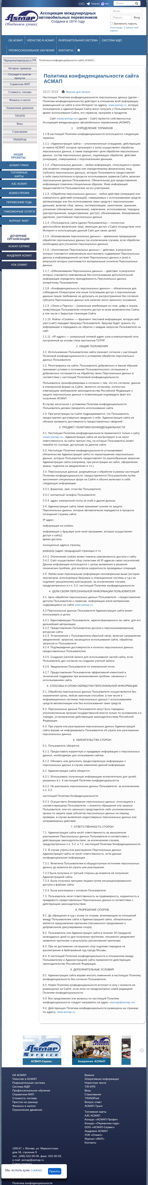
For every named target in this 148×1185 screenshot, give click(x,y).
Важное (89, 1075)
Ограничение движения (19, 108)
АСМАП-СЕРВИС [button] (19, 246)
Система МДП (21, 1086)
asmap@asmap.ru (122, 1002)
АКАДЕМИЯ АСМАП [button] (19, 255)
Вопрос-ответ (93, 1102)
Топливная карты (95, 1111)
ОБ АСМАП (15, 40)
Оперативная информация (102, 1078)
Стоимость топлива (19, 92)
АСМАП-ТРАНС (19, 165)
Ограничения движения (27, 1109)
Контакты (90, 1142)
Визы (20, 123)
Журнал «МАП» (94, 1138)
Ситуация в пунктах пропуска (19, 76)
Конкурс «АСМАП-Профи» (101, 1119)
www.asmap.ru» (54, 436)
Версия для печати (78, 91)
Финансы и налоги (19, 100)
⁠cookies (36, 1170)
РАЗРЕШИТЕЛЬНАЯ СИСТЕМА (78, 40)
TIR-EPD (20, 115)
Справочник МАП (20, 84)
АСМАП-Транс (94, 1105)
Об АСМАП (19, 1075)
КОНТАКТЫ (66, 50)
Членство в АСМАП (24, 1078)
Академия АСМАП (96, 1131)
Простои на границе (25, 1102)
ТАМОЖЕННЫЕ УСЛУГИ (19, 211)
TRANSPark (20, 139)
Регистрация (116, 27)
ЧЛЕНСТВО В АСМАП (40, 40)
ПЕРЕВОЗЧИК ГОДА (19, 202)
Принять (54, 1171)
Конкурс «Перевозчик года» (102, 1123)
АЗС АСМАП (19, 183)
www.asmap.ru (117, 105)
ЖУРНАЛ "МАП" (19, 220)
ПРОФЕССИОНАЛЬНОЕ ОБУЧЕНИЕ (32, 50)
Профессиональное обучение (31, 1090)
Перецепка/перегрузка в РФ (20, 60)
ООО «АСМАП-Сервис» (100, 1127)
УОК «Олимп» (94, 1134)
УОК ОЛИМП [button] (19, 264)
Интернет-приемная (19, 68)
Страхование (19, 131)
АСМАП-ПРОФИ (19, 193)
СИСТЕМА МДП (112, 40)
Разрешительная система (28, 1082)
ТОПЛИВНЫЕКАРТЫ (19, 174)
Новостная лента (95, 1082)
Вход (137, 17)
